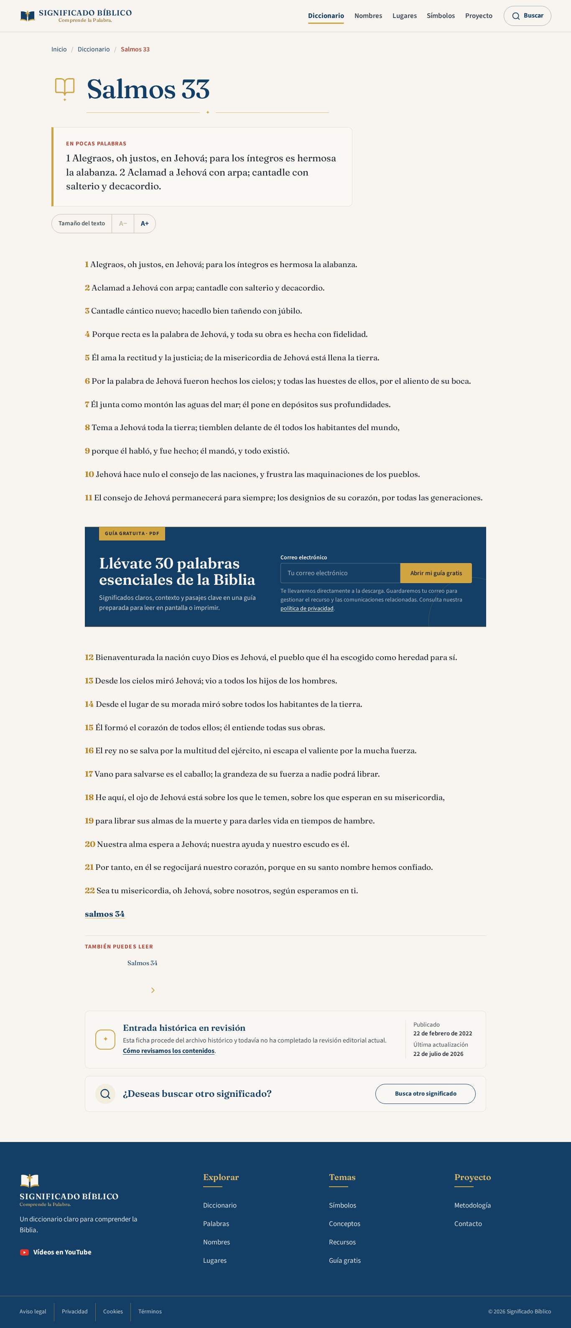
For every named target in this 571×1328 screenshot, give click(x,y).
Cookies (113, 1312)
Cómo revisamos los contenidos (168, 1050)
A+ (145, 224)
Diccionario (326, 16)
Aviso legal (33, 1312)
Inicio (59, 49)
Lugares (405, 16)
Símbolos (441, 16)
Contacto (468, 1224)
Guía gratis (345, 1261)
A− (123, 224)
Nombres (368, 16)
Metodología (472, 1206)
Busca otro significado (425, 1093)
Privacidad (75, 1312)
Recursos (342, 1242)
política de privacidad (307, 608)
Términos (150, 1312)
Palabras (216, 1224)
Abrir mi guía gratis (436, 573)
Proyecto (478, 16)
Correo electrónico (303, 557)
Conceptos (344, 1224)
